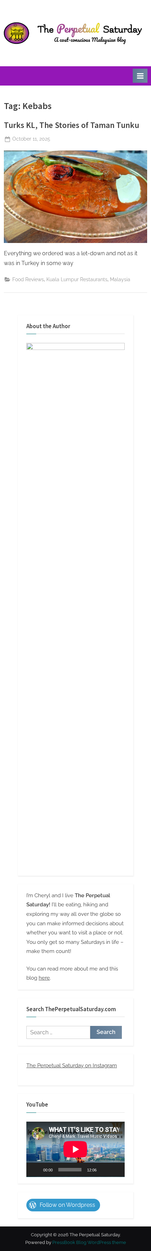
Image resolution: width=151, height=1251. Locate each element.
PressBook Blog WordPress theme (89, 1242)
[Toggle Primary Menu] (140, 76)
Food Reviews (28, 279)
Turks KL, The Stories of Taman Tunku (71, 125)
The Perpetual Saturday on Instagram (71, 1065)
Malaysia (120, 279)
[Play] (35, 1169)
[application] (75, 1149)
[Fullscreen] (115, 1169)
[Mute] (104, 1169)
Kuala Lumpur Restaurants (76, 279)
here (44, 978)
